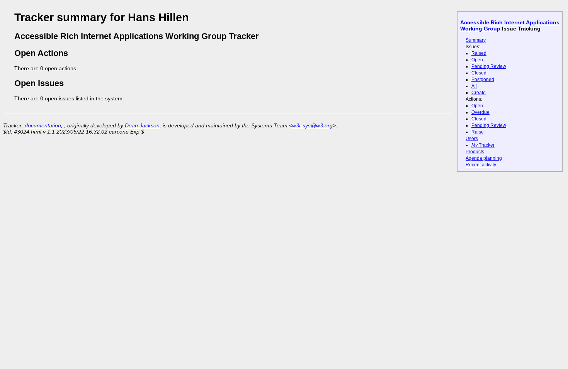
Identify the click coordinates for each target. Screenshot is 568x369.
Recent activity (481, 165)
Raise (477, 132)
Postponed (482, 79)
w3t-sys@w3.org (312, 125)
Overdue (480, 112)
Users (472, 138)
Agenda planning (484, 158)
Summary (476, 40)
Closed (478, 73)
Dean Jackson (142, 125)
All (474, 86)
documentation (43, 125)
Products (475, 151)
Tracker (483, 145)
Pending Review (488, 66)
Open (477, 60)
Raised (478, 53)
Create (478, 92)
